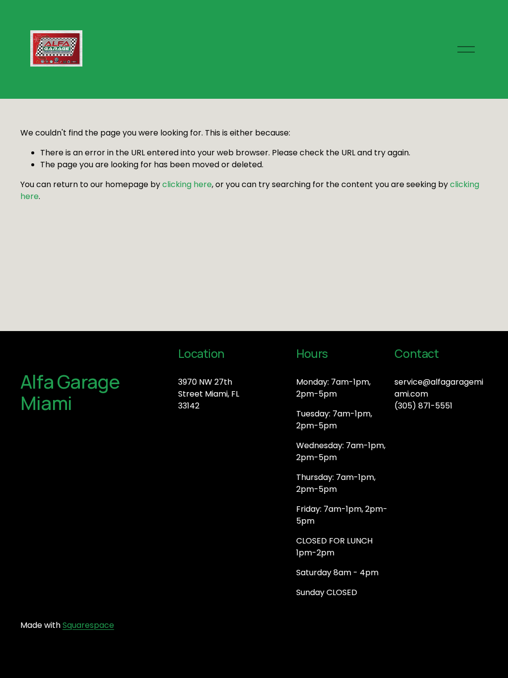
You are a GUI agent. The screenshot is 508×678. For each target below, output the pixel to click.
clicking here (187, 184)
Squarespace (88, 625)
